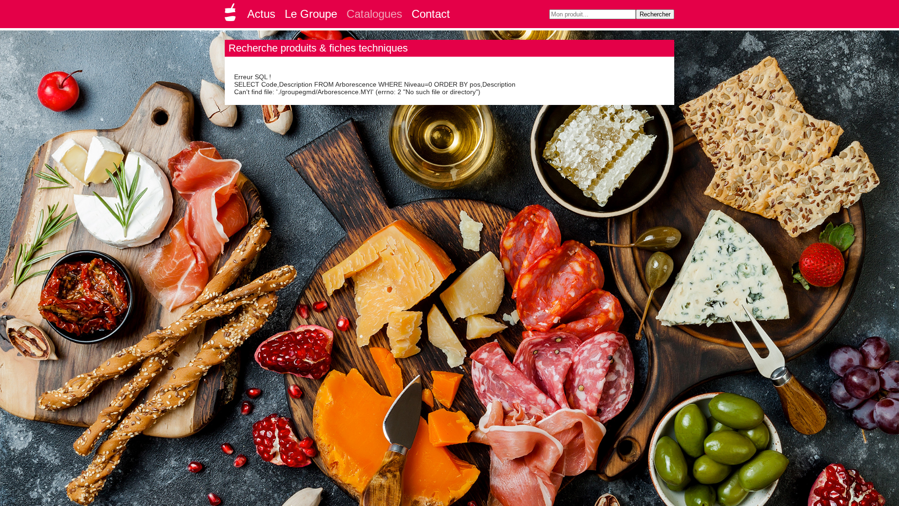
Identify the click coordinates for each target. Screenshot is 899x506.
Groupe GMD (232, 15)
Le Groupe (311, 13)
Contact (431, 13)
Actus (261, 13)
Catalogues (374, 13)
